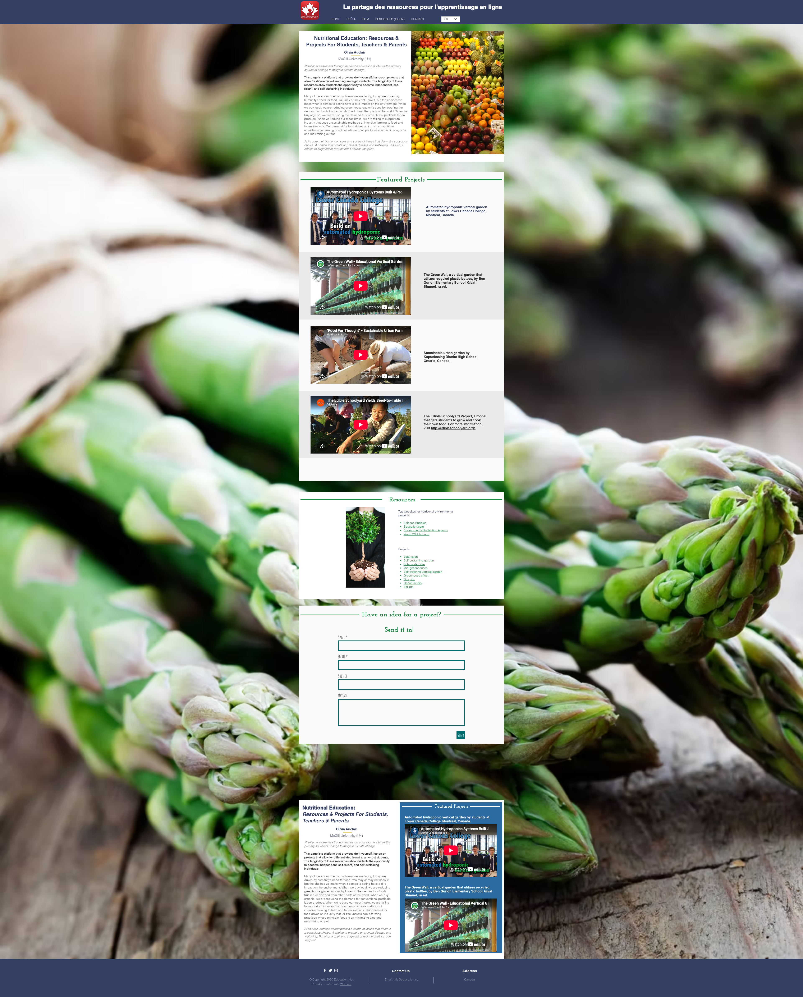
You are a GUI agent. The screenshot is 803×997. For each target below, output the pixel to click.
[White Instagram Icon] (336, 970)
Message (343, 695)
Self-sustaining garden (419, 560)
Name (341, 637)
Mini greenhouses (415, 568)
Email (341, 656)
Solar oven (411, 557)
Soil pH (408, 587)
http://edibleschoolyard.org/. (453, 428)
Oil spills (409, 579)
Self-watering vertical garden (423, 572)
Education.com (414, 526)
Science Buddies (415, 523)
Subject (342, 676)
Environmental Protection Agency (426, 530)
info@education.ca (406, 979)
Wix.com (346, 984)
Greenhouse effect (416, 575)
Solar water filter (414, 564)
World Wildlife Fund (416, 534)
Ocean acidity (413, 583)
